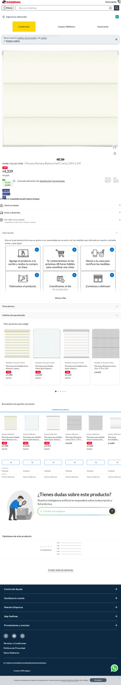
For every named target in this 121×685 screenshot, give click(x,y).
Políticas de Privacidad (14, 648)
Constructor (24, 26)
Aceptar (98, 680)
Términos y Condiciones (15, 643)
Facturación (102, 26)
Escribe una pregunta (54, 511)
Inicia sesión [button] (111, 1)
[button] (68, 8)
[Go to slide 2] (58, 391)
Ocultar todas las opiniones (60, 570)
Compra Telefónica (66, 26)
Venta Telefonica (11, 653)
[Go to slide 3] (60, 391)
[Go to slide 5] (65, 391)
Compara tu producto (60, 410)
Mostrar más (60, 298)
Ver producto (17, 381)
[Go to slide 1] (56, 391)
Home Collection (12, 163)
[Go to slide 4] (62, 391)
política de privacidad (70, 680)
